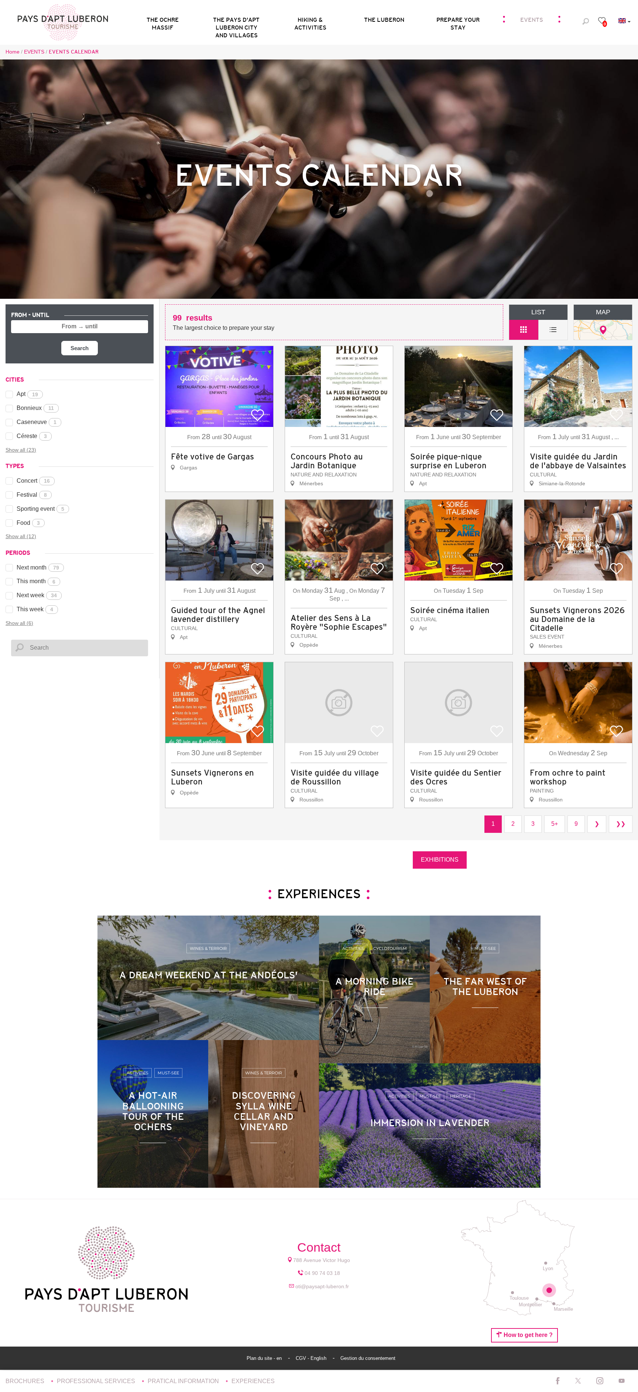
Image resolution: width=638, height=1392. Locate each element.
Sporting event (40, 509)
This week (35, 609)
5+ (554, 824)
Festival (32, 495)
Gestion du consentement (367, 1358)
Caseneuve (36, 422)
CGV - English (312, 1358)
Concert (33, 481)
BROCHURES (26, 1381)
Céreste (32, 436)
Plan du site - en (265, 1358)
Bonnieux (35, 408)
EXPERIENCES (253, 1381)
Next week (37, 595)
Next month (38, 567)
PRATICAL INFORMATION (184, 1381)
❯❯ (620, 824)
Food (28, 523)
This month (36, 581)
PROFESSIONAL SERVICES (97, 1381)
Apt (27, 394)
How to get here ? (527, 1335)
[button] (236, 21)
